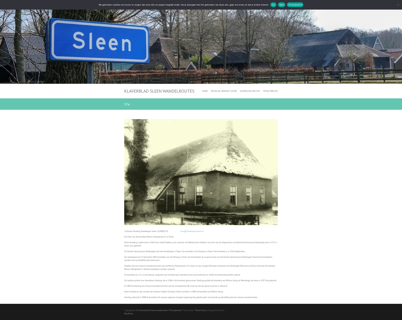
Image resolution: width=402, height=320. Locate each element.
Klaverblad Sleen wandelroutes (159, 91)
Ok (273, 4)
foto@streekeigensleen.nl (192, 231)
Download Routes (250, 91)
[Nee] (398, 4)
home (205, 91)
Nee (282, 4)
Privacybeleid (270, 91)
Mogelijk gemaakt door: (224, 91)
